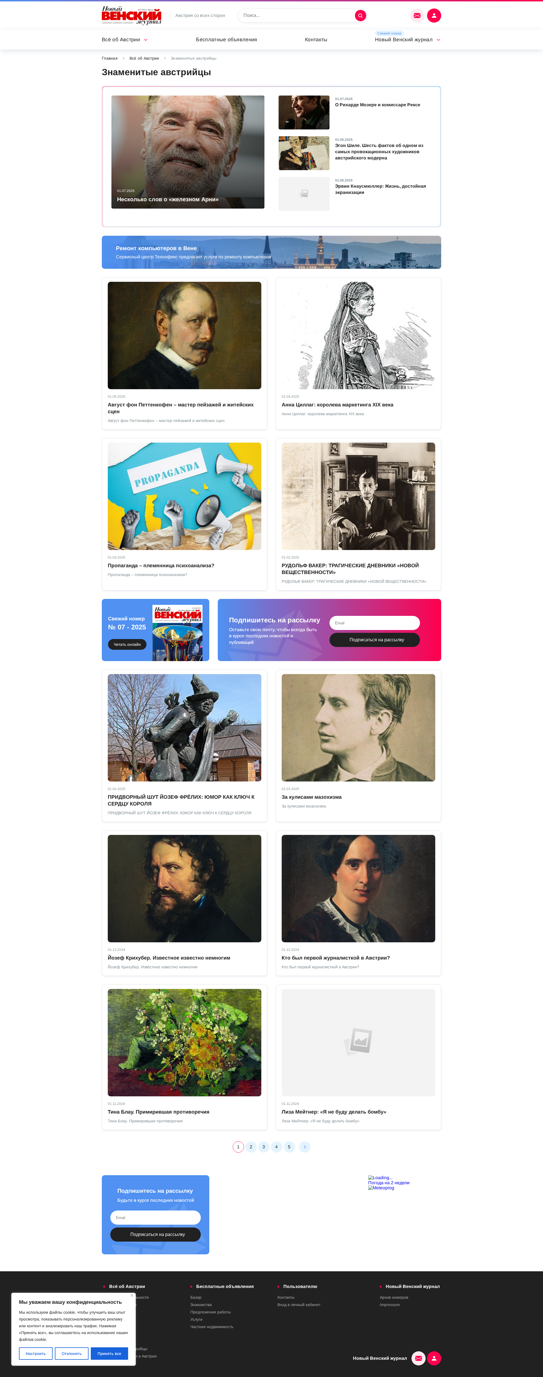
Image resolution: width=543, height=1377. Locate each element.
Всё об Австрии (121, 39)
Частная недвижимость (211, 1326)
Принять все (109, 1353)
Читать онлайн (127, 644)
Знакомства (201, 1304)
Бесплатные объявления (226, 39)
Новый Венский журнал (404, 39)
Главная (110, 58)
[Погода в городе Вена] (404, 1177)
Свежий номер (389, 33)
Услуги (196, 1319)
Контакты (316, 39)
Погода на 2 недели (389, 1182)
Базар (195, 1297)
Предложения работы (210, 1312)
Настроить (36, 1353)
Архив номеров (394, 1297)
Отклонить (72, 1353)
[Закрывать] (132, 1295)
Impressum (390, 1304)
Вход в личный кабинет (298, 1304)
